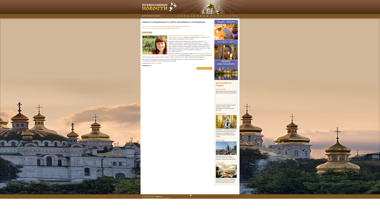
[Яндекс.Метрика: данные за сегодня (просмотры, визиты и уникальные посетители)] (194, 196)
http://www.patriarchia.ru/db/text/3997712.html (166, 28)
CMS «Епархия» (165, 198)
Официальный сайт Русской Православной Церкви (173, 26)
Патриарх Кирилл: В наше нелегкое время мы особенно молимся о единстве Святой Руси (226, 157)
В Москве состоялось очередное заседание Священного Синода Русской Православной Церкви (226, 180)
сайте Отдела (157, 63)
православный (194, 55)
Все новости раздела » (204, 68)
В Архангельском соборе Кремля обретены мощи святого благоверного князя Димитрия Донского (226, 107)
